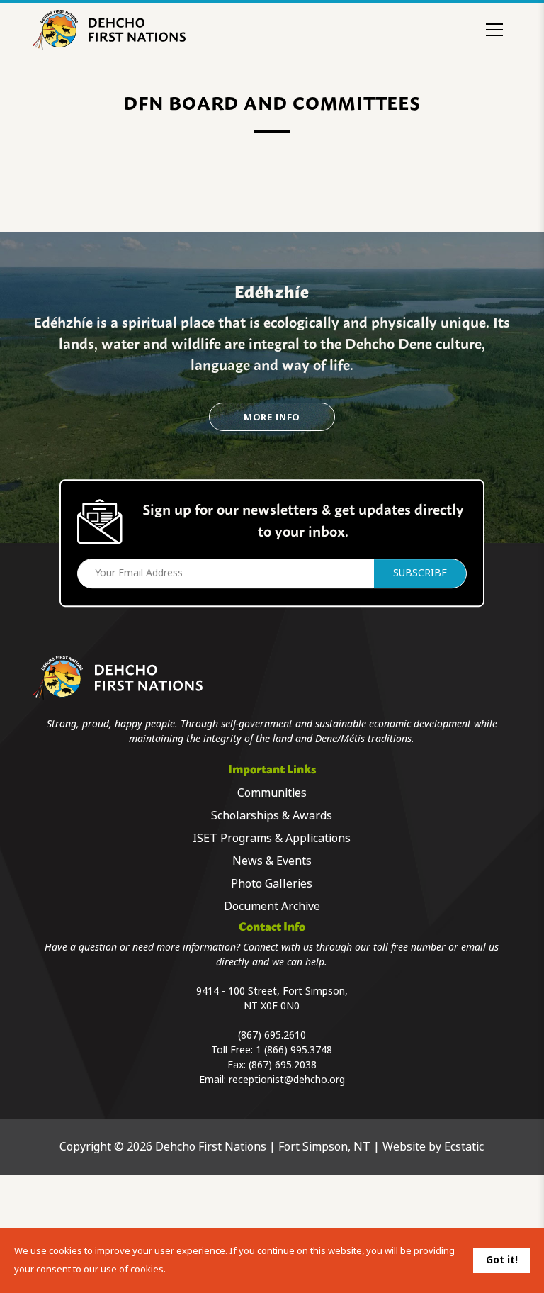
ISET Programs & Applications (272, 838)
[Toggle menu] (494, 30)
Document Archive (272, 906)
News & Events (272, 861)
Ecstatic (464, 1146)
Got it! (502, 1260)
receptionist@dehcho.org (287, 1080)
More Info (272, 417)
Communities (272, 793)
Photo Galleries (271, 883)
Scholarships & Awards (271, 815)
